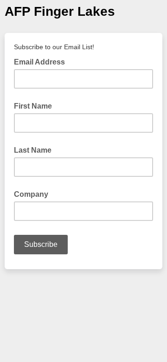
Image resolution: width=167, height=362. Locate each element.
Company (31, 194)
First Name (33, 106)
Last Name (32, 150)
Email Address (42, 61)
